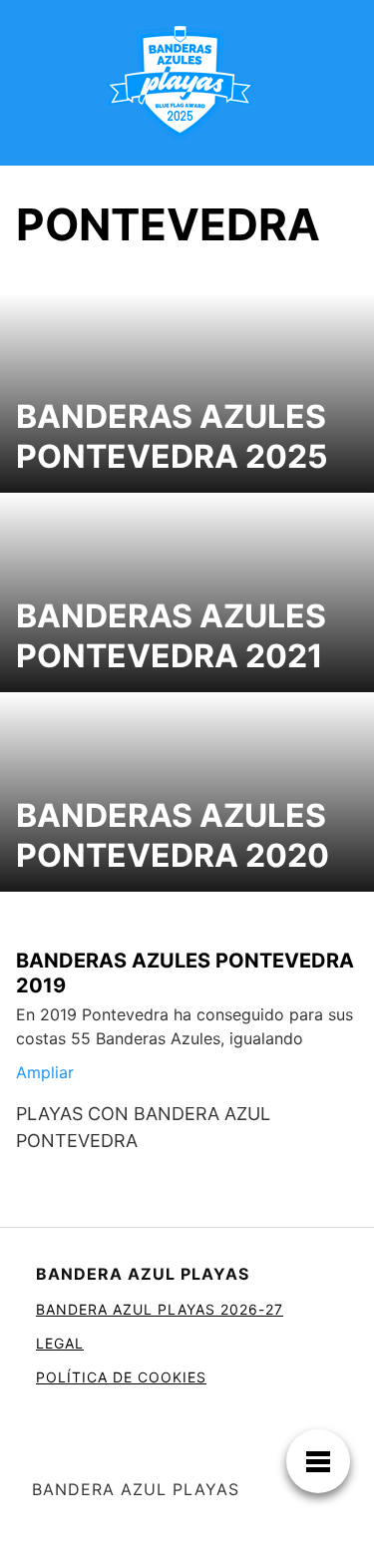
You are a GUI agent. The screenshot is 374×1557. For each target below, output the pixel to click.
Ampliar (45, 1072)
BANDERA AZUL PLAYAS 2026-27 (159, 1309)
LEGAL (60, 1343)
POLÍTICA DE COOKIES (121, 1376)
